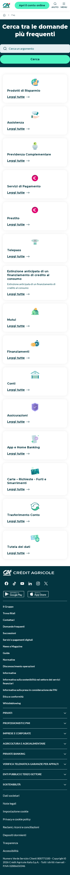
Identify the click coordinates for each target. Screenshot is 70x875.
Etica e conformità (13, 696)
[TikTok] (14, 583)
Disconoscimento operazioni (19, 666)
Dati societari (11, 795)
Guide (6, 653)
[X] (46, 583)
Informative (9, 672)
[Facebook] (6, 583)
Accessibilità (10, 850)
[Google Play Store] (14, 594)
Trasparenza (10, 843)
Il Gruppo (8, 606)
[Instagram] (38, 583)
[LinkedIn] (30, 583)
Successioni (9, 633)
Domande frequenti (14, 626)
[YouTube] (22, 583)
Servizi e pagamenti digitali (18, 639)
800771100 (43, 858)
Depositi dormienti (14, 835)
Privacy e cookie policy (17, 819)
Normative (9, 659)
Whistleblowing (12, 703)
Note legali (9, 803)
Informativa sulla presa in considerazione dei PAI (30, 689)
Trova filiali (9, 613)
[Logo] (6, 5)
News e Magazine (12, 646)
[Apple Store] (38, 594)
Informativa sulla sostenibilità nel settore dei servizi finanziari (31, 681)
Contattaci (9, 619)
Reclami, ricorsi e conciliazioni (21, 827)
